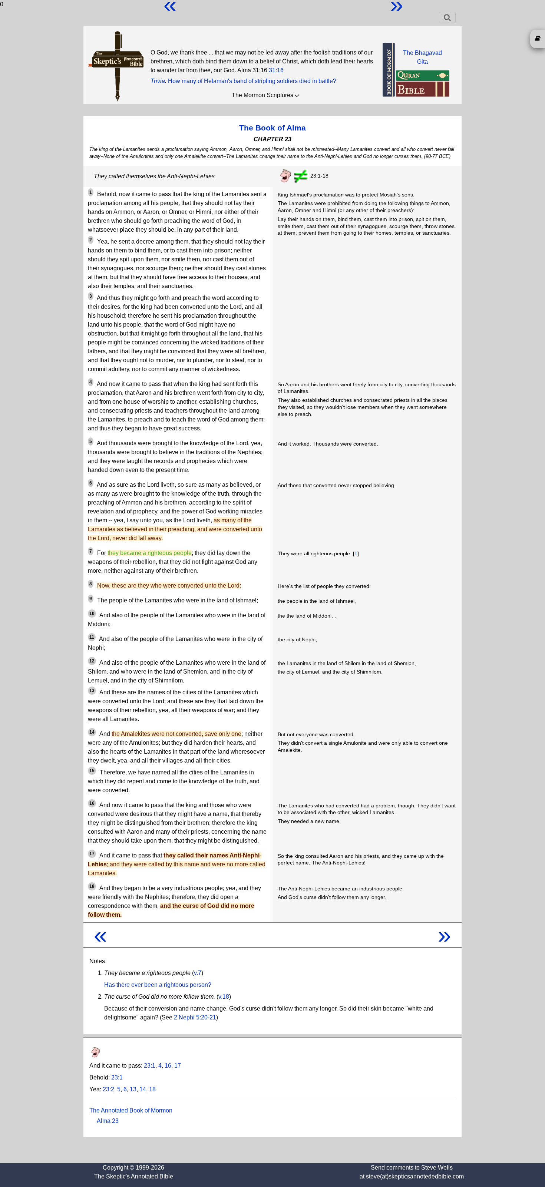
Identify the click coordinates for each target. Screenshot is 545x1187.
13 (133, 1089)
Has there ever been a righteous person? (157, 985)
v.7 (197, 973)
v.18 (223, 996)
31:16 (276, 70)
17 (177, 1065)
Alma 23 (108, 1121)
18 (152, 1089)
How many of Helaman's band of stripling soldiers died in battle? (252, 81)
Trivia (158, 81)
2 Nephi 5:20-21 (195, 1017)
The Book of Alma (272, 127)
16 (168, 1065)
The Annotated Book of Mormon (130, 1110)
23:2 (108, 1089)
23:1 (149, 1065)
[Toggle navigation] (447, 17)
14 (142, 1089)
